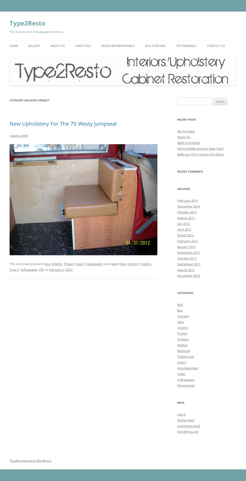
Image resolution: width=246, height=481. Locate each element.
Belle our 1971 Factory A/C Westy (200, 154)
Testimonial (185, 356)
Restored (183, 351)
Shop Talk (83, 46)
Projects (145, 264)
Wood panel (186, 385)
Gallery (34, 46)
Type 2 (14, 269)
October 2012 (187, 212)
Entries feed (185, 420)
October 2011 (187, 258)
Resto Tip (184, 137)
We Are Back (186, 131)
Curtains (183, 316)
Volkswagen (94, 264)
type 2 (79, 264)
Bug (180, 304)
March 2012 (185, 235)
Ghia (180, 322)
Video (181, 374)
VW (41, 269)
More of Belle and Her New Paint (200, 148)
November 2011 (188, 252)
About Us (57, 46)
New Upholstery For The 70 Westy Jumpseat (63, 123)
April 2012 (184, 229)
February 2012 (187, 241)
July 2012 (183, 223)
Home (14, 46)
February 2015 (187, 200)
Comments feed (188, 426)
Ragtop (182, 345)
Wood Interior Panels (118, 46)
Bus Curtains (155, 46)
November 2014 (188, 206)
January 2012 (186, 247)
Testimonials (186, 46)
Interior (57, 264)
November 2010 (188, 275)
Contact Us (216, 46)
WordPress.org (187, 431)
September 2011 (189, 264)
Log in (181, 414)
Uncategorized (187, 368)
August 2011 (186, 270)
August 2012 (186, 218)
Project (69, 264)
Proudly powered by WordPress (30, 461)
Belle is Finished (188, 143)
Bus (47, 264)
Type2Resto (27, 23)
